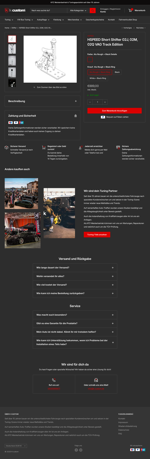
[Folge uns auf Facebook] (76, 450)
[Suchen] (93, 10)
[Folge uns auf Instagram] (80, 450)
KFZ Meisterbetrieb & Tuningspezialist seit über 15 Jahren (75, 2)
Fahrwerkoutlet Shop (128, 19)
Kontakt (111, 19)
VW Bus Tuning (23, 19)
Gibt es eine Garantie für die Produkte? (56, 323)
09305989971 (54, 388)
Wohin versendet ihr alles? (50, 276)
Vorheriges (128, 28)
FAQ (120, 433)
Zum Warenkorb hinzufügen (114, 111)
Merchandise (73, 19)
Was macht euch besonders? (51, 314)
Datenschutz (123, 430)
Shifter (14, 28)
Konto (103, 12)
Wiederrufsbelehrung (127, 426)
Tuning (8, 19)
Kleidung (57, 19)
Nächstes (140, 28)
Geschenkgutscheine (95, 19)
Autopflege (42, 19)
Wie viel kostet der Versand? (51, 284)
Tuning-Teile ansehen (97, 234)
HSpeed (90, 36)
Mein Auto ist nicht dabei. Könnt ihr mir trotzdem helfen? (66, 332)
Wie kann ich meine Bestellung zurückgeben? (60, 293)
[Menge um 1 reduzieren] (90, 102)
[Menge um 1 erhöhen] (105, 102)
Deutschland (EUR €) (14, 446)
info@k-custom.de (96, 388)
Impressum (123, 422)
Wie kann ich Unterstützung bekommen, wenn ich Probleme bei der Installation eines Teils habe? (72, 342)
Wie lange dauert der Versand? (52, 267)
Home (7, 28)
